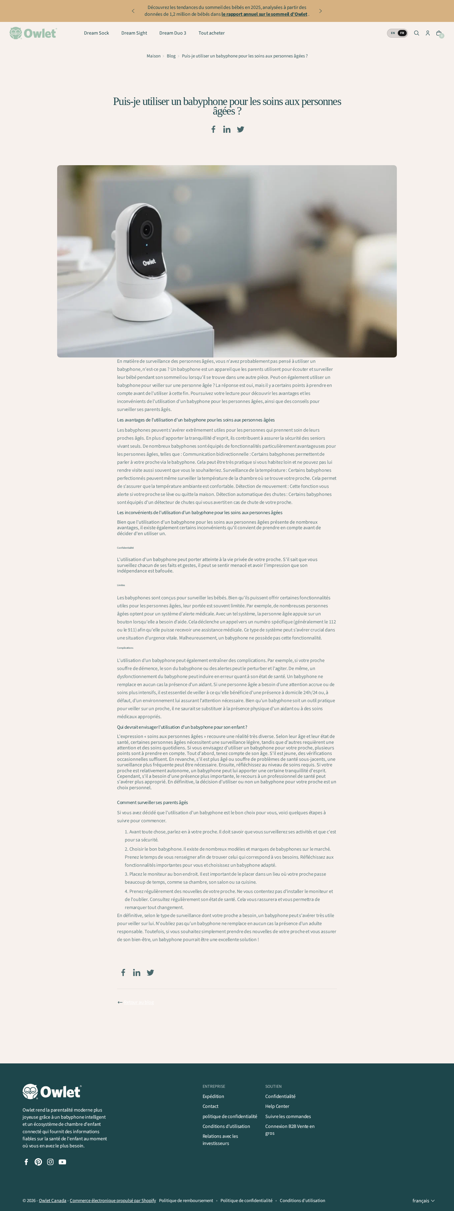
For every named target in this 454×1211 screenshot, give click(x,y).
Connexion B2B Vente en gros (289, 1130)
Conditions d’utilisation (302, 1200)
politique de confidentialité (230, 1116)
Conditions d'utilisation (226, 1126)
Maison (154, 56)
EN (393, 33)
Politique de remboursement (186, 1200)
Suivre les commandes (288, 1116)
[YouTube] (62, 1162)
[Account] (427, 33)
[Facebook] (213, 129)
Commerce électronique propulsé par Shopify (113, 1200)
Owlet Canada (52, 1200)
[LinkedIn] (227, 129)
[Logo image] (34, 33)
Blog (171, 56)
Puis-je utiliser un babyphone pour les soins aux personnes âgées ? (245, 56)
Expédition (213, 1096)
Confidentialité (280, 1096)
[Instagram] (50, 1162)
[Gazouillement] (240, 129)
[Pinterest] (38, 1162)
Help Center (277, 1106)
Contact (210, 1106)
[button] (416, 33)
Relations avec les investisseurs (220, 1139)
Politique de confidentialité (246, 1200)
